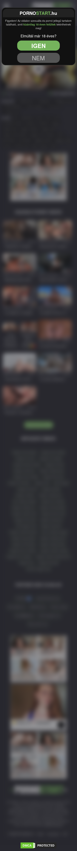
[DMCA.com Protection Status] (38, 844)
